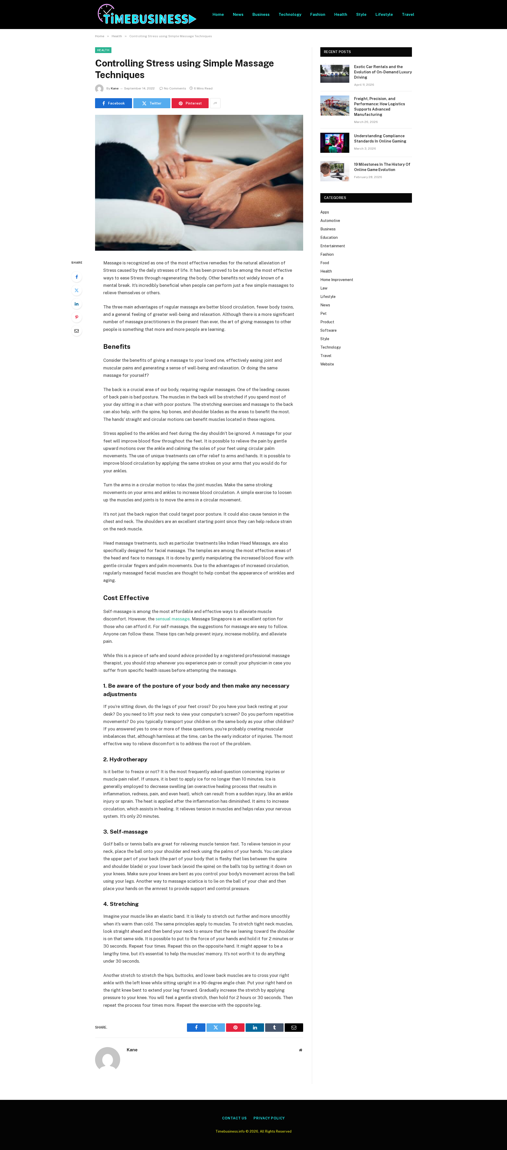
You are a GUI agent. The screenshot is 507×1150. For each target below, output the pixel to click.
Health (340, 14)
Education (329, 237)
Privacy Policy (269, 1118)
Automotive (330, 220)
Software (328, 330)
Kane (115, 88)
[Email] (76, 330)
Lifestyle (384, 14)
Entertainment (332, 246)
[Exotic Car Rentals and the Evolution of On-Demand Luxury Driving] (334, 74)
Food (324, 263)
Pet (323, 313)
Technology (290, 14)
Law (323, 288)
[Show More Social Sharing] (215, 103)
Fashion (317, 14)
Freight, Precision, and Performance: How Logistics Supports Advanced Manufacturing (379, 107)
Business (261, 14)
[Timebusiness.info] (147, 14)
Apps (324, 212)
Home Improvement (336, 280)
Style (361, 14)
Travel (408, 14)
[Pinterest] (76, 317)
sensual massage (173, 618)
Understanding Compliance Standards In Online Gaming (380, 138)
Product (327, 322)
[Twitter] (76, 290)
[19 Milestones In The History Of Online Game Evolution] (334, 171)
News (238, 14)
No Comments (175, 88)
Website (327, 364)
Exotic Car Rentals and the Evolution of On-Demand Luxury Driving (383, 72)
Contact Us (234, 1118)
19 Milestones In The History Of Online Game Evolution (382, 167)
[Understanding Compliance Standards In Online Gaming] (334, 143)
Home (218, 14)
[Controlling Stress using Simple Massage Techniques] (199, 183)
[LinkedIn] (76, 303)
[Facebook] (76, 277)
